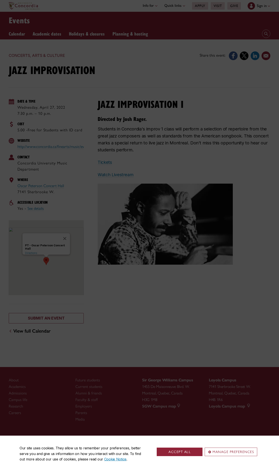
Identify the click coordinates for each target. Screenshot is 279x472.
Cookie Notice (115, 459)
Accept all (179, 452)
